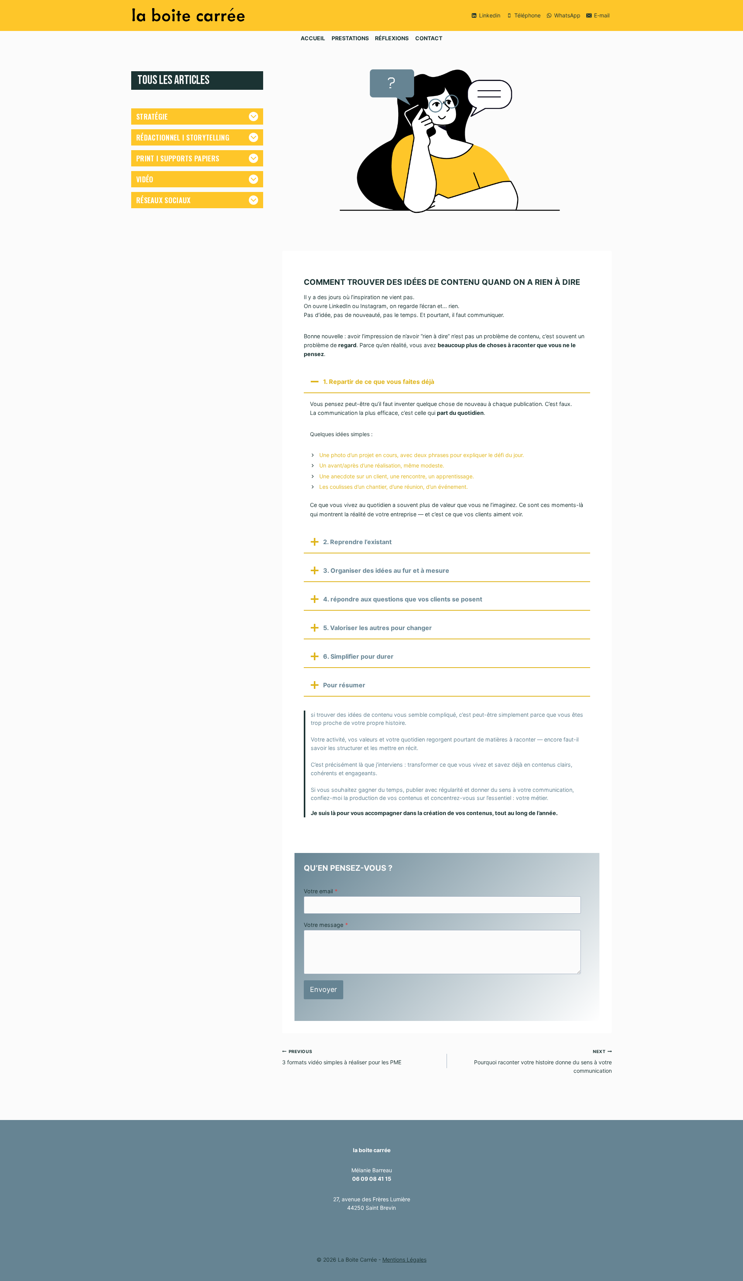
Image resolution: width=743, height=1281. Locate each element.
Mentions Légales (404, 1259)
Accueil (313, 38)
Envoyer (323, 989)
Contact (428, 38)
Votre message (326, 924)
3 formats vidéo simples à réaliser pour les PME (341, 1057)
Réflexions (392, 38)
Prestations (350, 38)
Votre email (320, 891)
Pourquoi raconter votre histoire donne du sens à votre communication (543, 1061)
